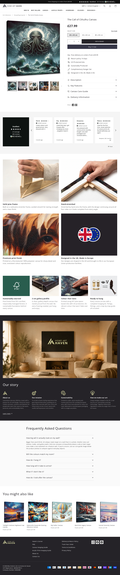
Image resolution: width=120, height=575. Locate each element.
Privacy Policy (66, 550)
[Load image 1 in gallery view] (12, 86)
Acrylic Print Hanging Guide (41, 550)
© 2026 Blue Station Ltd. (10, 566)
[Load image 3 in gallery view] (33, 86)
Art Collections (7, 15)
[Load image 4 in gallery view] (44, 86)
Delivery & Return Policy (70, 541)
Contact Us (36, 556)
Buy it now (92, 47)
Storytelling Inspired (19, 15)
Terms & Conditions (68, 547)
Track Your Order (68, 544)
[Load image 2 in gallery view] (22, 86)
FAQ (33, 544)
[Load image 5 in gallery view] (54, 86)
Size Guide (114, 31)
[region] (73, 130)
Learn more (7, 413)
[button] (104, 6)
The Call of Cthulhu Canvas (35, 15)
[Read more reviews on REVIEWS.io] (16, 137)
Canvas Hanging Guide (40, 547)
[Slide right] (62, 86)
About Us (35, 553)
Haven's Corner (37, 541)
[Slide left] (5, 86)
